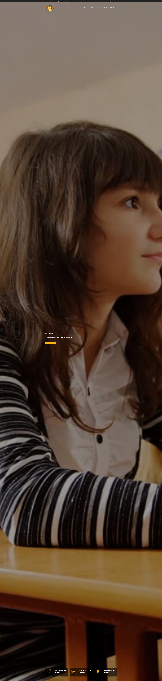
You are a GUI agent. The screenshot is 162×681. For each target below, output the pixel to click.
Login (116, 1)
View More (56, 675)
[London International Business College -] (50, 8)
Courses (91, 7)
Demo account (70, 1)
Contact (112, 7)
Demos (85, 7)
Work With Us (104, 7)
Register (110, 1)
